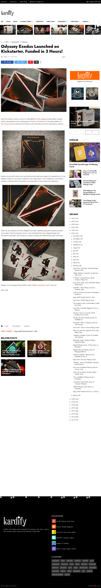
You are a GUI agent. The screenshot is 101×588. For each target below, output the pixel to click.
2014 (73, 417)
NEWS (15, 21)
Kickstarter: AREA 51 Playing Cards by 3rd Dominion (85, 324)
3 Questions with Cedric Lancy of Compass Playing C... (83, 383)
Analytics (55, 567)
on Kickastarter (41, 121)
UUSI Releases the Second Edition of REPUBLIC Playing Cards (91, 192)
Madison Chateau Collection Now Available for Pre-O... (83, 356)
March (75, 263)
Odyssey (25, 42)
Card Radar (55, 564)
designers (63, 567)
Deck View (69, 561)
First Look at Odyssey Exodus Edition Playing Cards (84, 373)
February (76, 266)
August (75, 248)
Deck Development (57, 574)
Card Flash (64, 564)
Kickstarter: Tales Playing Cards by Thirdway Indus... (84, 289)
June (74, 254)
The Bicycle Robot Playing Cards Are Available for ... (85, 319)
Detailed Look (83, 567)
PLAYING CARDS (25, 21)
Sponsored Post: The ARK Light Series (41, 32)
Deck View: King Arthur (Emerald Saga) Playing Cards (85, 269)
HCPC (7, 42)
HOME (8, 21)
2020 (73, 399)
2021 (73, 233)
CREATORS (74, 21)
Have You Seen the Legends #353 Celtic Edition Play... (86, 331)
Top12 (70, 567)
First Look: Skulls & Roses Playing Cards (7, 32)
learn (69, 571)
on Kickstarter (41, 285)
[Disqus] (33, 405)
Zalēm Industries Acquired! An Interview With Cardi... (85, 274)
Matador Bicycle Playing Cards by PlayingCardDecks (84, 351)
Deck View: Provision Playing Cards (84, 359)
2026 (73, 218)
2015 (73, 414)
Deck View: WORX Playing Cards (83, 300)
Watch (77, 564)
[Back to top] (96, 583)
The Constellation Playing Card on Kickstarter (84, 378)
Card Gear (92, 564)
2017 (73, 408)
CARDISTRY (39, 21)
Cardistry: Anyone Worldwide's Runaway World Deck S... (86, 363)
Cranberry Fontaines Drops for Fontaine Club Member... (85, 336)
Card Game (55, 571)
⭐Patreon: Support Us (36, 2)
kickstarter (15, 42)
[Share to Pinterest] (30, 62)
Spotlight (84, 564)
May (74, 257)
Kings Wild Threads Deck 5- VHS (25, 331)
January (75, 395)
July (74, 251)
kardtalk (89, 571)
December (76, 236)
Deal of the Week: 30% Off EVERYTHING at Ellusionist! (86, 284)
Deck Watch (76, 571)
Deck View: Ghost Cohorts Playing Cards (86, 327)
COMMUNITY (62, 21)
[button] (89, 21)
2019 (73, 402)
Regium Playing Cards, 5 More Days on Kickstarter (85, 346)
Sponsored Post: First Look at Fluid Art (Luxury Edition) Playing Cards (25, 32)
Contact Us (13, 2)
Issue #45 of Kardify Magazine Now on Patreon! (85, 309)
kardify (63, 571)
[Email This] (36, 62)
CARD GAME (50, 21)
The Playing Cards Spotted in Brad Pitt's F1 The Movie (90, 202)
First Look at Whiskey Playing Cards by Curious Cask (85, 368)
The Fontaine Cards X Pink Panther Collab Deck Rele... (86, 304)
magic (75, 567)
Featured (85, 561)
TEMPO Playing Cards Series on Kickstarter (92, 32)
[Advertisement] (56, 13)
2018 (73, 405)
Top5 (83, 571)
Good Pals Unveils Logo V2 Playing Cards (83, 165)
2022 (73, 230)
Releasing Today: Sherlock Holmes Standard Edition (84, 341)
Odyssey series (9, 124)
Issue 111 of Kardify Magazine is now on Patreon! (90, 173)
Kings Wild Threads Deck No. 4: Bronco (86, 391)
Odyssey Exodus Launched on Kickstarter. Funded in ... (86, 293)
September (76, 245)
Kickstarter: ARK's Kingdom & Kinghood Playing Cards (58, 32)
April (75, 260)
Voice (71, 564)
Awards (67, 574)
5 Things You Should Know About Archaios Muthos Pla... (83, 279)
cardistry (77, 561)
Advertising (23, 2)
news (62, 561)
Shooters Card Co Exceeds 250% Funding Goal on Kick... (84, 314)
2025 (73, 221)
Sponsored (93, 567)
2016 (73, 411)
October (76, 242)
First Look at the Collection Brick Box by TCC (75, 32)
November (76, 239)
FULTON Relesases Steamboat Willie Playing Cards (89, 183)
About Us (4, 2)
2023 (73, 227)
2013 (73, 420)
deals (91, 561)
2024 (73, 224)
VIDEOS (85, 21)
